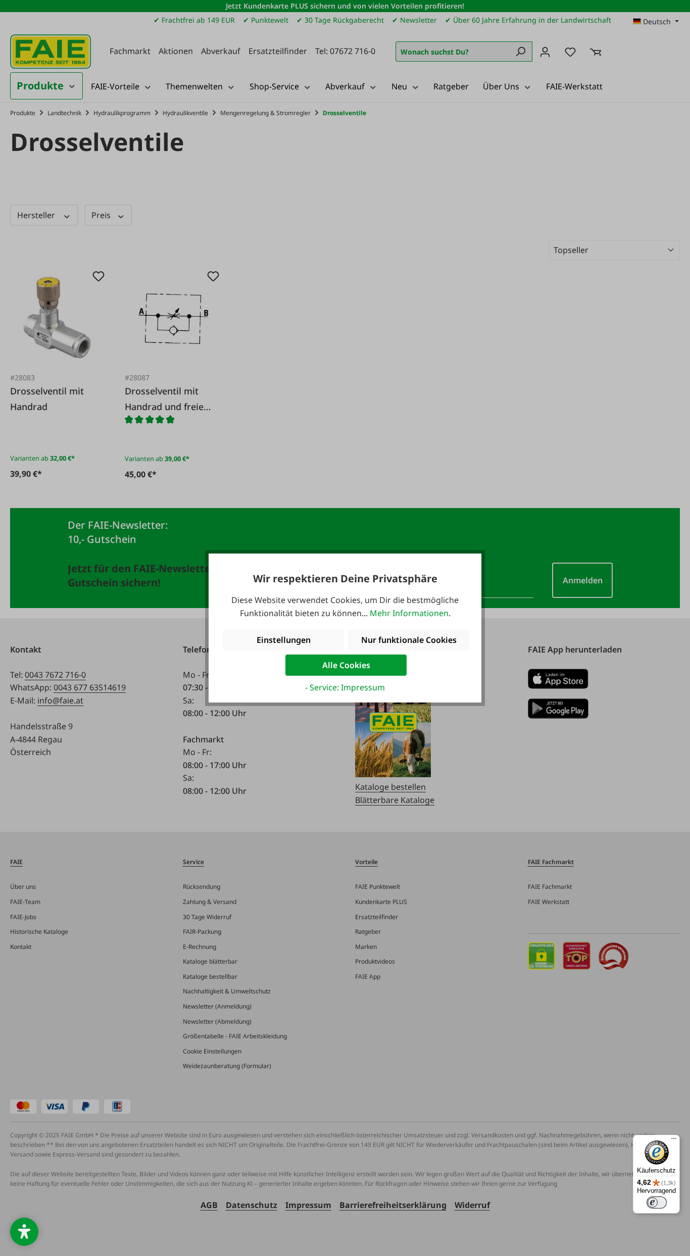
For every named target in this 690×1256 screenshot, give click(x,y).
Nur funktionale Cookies (409, 639)
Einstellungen (284, 639)
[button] (24, 1232)
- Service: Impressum (345, 687)
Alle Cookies (346, 665)
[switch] (657, 1202)
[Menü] (674, 1141)
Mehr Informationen (409, 613)
